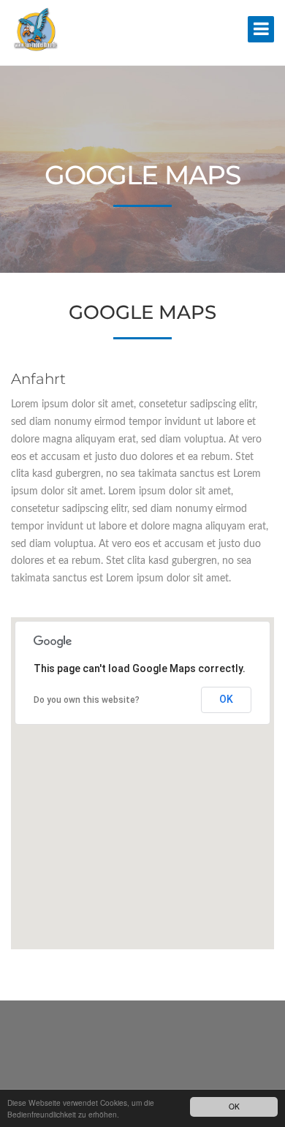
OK (234, 1106)
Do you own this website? (87, 700)
